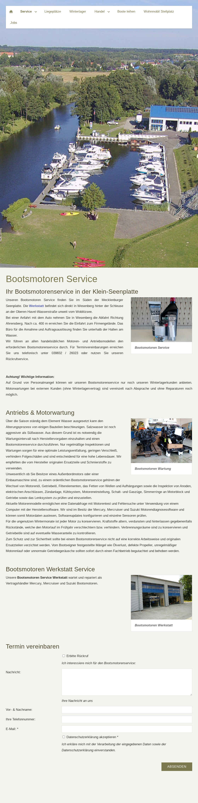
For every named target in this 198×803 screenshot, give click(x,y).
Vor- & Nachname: (19, 709)
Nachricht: (13, 672)
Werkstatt (36, 306)
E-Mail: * (12, 729)
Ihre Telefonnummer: (20, 719)
